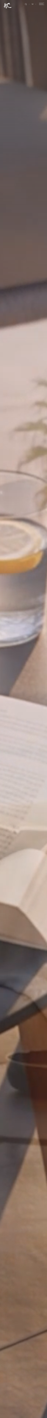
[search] (26, 4)
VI (32, 4)
